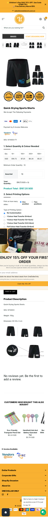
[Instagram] (3, 494)
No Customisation (14, 213)
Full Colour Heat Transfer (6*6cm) (20, 227)
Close (45, 4)
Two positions (38, 203)
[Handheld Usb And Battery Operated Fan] (30, 419)
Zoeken (43, 28)
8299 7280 (25, 11)
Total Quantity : (7, 182)
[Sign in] (40, 19)
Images (13, 36)
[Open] (6, 512)
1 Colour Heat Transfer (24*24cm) (20, 223)
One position (25, 203)
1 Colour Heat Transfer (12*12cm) (20, 220)
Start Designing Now (35, 36)
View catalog (3, 19)
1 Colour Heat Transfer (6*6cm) (19, 216)
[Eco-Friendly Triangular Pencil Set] (12, 419)
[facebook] (7, 494)
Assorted (8, 174)
